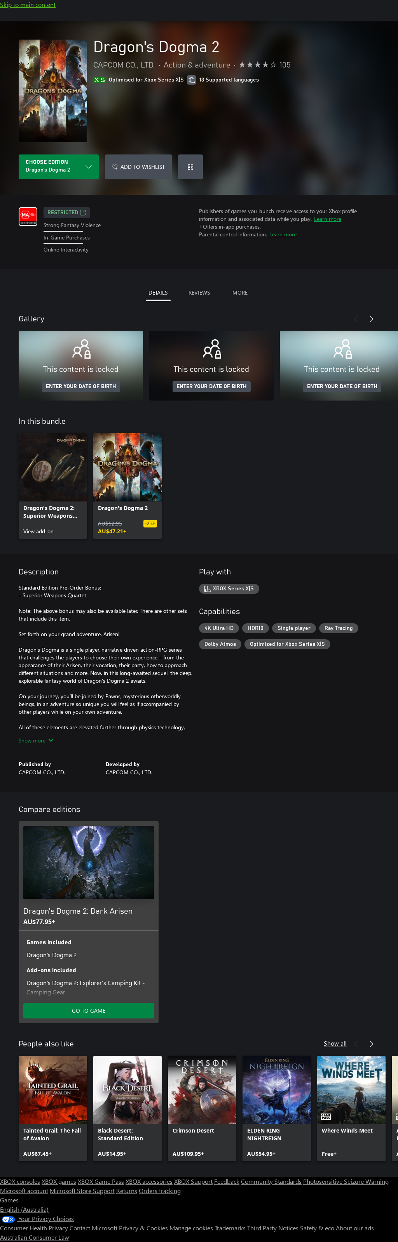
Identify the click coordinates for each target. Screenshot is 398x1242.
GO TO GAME (88, 1010)
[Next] (371, 319)
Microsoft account (24, 1190)
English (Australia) (24, 1209)
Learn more (327, 218)
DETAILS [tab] (158, 292)
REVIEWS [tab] (199, 292)
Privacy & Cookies (143, 1228)
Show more (32, 740)
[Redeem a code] (190, 166)
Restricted (62, 212)
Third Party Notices (272, 1228)
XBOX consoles (20, 1181)
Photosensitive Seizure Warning (346, 1181)
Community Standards (271, 1181)
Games (9, 1200)
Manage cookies (191, 1228)
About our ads (355, 1228)
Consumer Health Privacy (34, 1228)
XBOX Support (193, 1181)
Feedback (226, 1181)
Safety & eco (317, 1228)
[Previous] (356, 319)
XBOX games (59, 1181)
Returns (126, 1190)
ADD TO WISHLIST (142, 166)
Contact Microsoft (93, 1228)
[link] (53, 486)
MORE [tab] (240, 292)
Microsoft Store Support (82, 1190)
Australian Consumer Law (34, 1237)
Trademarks (230, 1228)
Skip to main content (28, 4)
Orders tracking (160, 1190)
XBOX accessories (149, 1181)
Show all (335, 1043)
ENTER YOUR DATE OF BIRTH (81, 386)
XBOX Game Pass (101, 1181)
